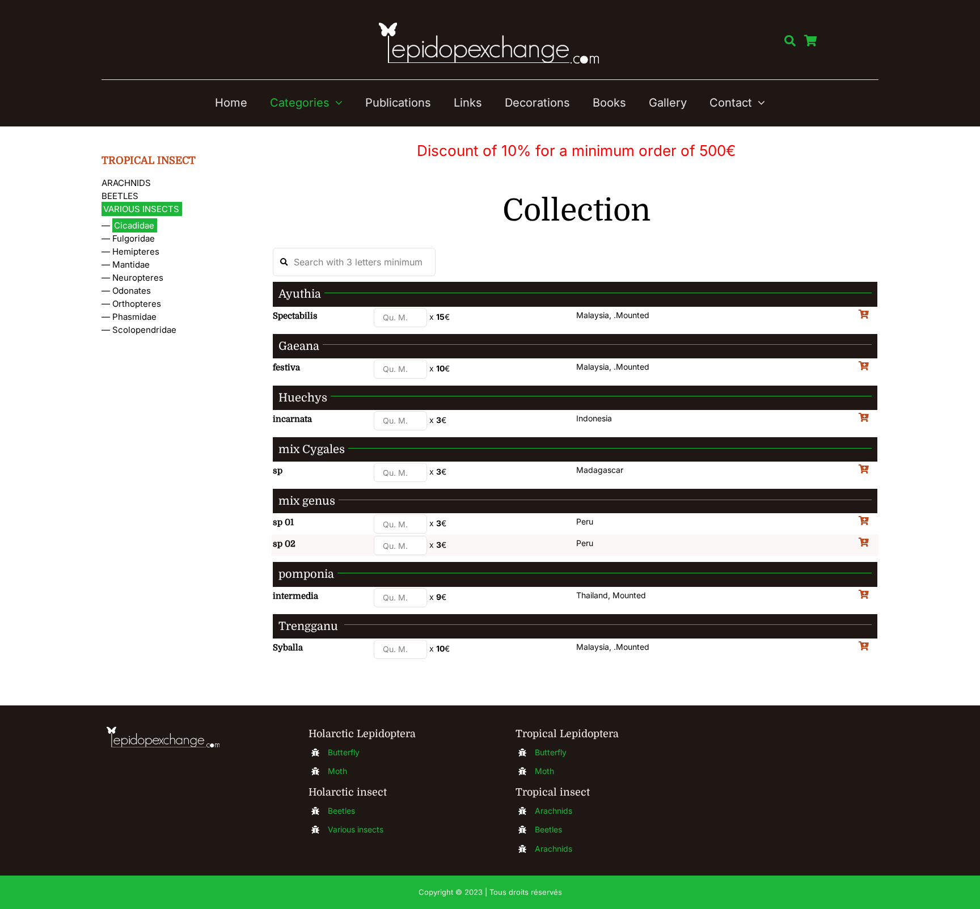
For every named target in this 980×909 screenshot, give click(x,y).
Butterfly (344, 752)
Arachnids (553, 810)
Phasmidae (134, 316)
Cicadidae (134, 225)
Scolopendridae (144, 329)
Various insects (355, 829)
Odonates (131, 290)
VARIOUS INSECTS (141, 209)
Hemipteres (135, 251)
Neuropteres (137, 277)
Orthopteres (136, 303)
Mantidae (131, 264)
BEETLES (120, 196)
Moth (337, 771)
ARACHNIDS (126, 182)
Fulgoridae (133, 238)
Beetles (341, 810)
